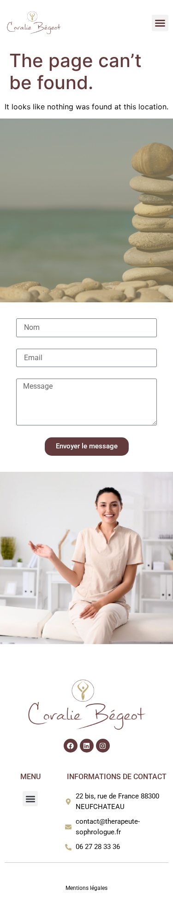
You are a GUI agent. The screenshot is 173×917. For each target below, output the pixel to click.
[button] (160, 23)
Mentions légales (86, 888)
